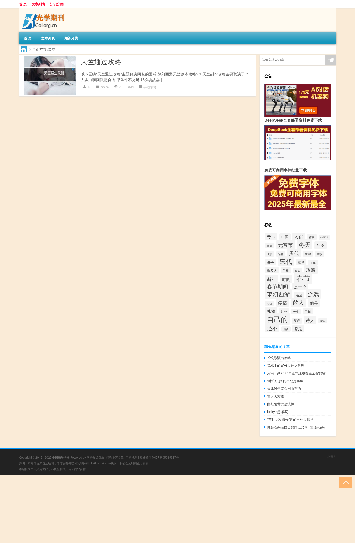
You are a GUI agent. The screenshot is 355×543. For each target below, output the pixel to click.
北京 (269, 254)
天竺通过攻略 (101, 61)
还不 (272, 328)
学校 (319, 254)
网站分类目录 (95, 457)
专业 (271, 236)
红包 (284, 311)
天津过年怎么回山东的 (284, 388)
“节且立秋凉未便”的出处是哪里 (290, 419)
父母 (269, 303)
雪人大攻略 (275, 396)
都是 (298, 328)
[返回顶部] (344, 482)
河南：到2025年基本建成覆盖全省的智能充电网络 (299, 373)
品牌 (280, 254)
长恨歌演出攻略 (279, 357)
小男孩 (331, 457)
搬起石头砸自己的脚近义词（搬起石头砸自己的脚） (299, 427)
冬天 (305, 244)
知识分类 (57, 3)
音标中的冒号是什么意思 (285, 365)
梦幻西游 (278, 294)
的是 (314, 303)
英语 (297, 320)
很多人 (272, 270)
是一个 (300, 287)
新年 (271, 279)
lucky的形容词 (277, 411)
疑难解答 (145, 457)
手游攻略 (150, 87)
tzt (90, 87)
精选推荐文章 (115, 457)
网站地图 (131, 457)
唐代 (294, 253)
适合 (286, 329)
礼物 (271, 311)
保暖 (269, 246)
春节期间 (277, 286)
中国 (285, 236)
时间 (286, 279)
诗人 (310, 320)
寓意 (301, 262)
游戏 (313, 294)
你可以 (324, 237)
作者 (312, 237)
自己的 (277, 319)
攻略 (311, 269)
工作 (313, 263)
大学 (308, 253)
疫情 (282, 303)
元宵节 (285, 244)
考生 (296, 311)
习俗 (298, 236)
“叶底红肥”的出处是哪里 (285, 380)
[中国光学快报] (44, 9)
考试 (308, 311)
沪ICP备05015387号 (165, 457)
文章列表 (38, 3)
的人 (298, 302)
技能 (297, 270)
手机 (286, 270)
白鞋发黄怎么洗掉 (280, 403)
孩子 (270, 262)
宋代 (286, 261)
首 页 (23, 3)
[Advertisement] (145, 509)
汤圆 (299, 295)
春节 (303, 278)
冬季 (320, 245)
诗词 (323, 321)
